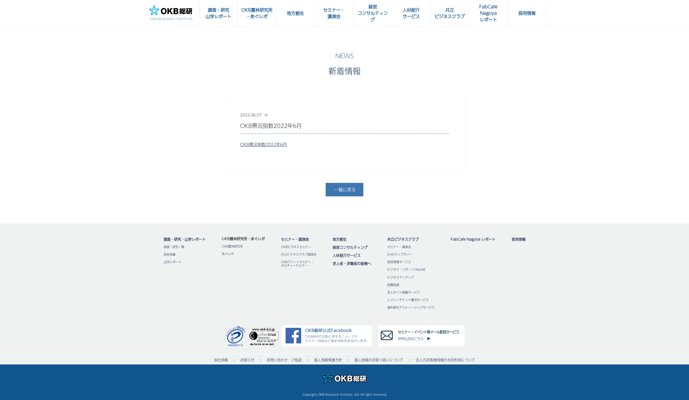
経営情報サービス (399, 262)
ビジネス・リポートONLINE (406, 269)
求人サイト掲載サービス (403, 292)
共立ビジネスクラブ (403, 239)
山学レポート (172, 262)
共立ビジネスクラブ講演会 (299, 254)
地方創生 (340, 239)
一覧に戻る (345, 189)
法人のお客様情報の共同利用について (445, 360)
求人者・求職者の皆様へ (352, 263)
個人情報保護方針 (328, 360)
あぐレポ (228, 254)
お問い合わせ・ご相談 (284, 360)
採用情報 (519, 239)
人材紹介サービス (347, 255)
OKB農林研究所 (232, 246)
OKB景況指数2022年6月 (263, 144)
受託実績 (169, 254)
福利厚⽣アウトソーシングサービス (411, 307)
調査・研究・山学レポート (185, 239)
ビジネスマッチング (400, 277)
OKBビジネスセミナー (296, 247)
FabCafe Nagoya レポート (473, 239)
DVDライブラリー (399, 254)
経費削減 (393, 285)
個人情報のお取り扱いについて (378, 360)
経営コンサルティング (350, 247)
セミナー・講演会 (295, 239)
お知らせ (247, 360)
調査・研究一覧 (174, 247)
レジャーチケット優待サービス (408, 300)
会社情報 (221, 360)
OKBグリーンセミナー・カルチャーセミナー (297, 263)
